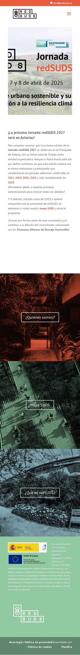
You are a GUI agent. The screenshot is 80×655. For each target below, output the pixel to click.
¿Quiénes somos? (40, 317)
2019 (18, 177)
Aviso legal (16, 642)
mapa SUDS (47, 208)
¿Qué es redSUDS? (40, 492)
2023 (33, 177)
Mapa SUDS (26, 84)
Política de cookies (40, 647)
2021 (26, 177)
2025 (11, 182)
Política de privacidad (38, 642)
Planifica (66, 647)
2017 (11, 177)
